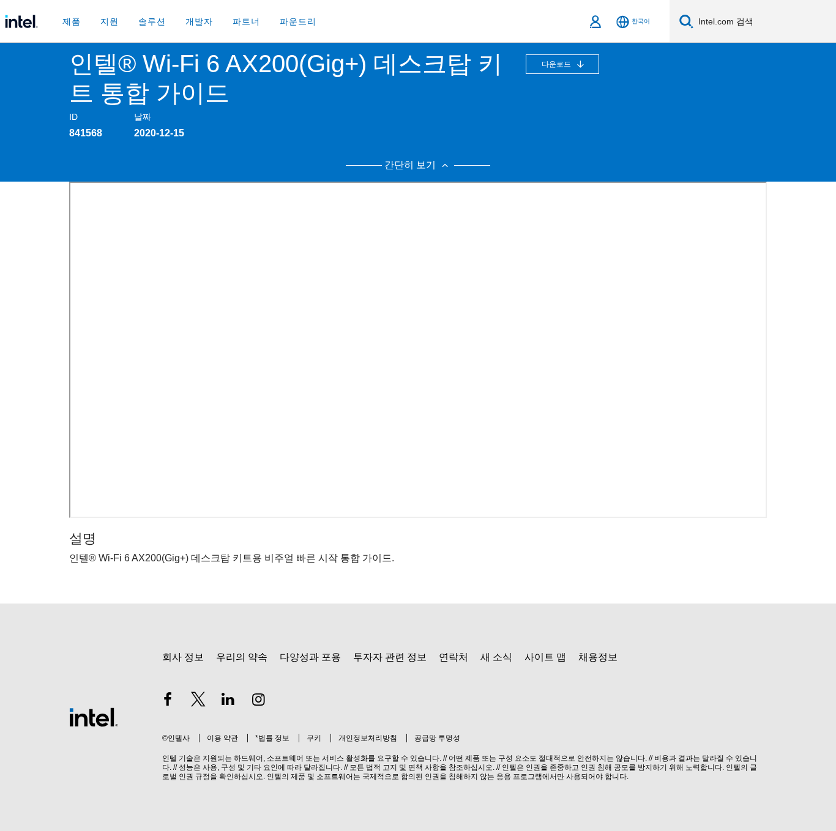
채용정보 (598, 657)
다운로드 (557, 64)
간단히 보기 (411, 165)
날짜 (142, 117)
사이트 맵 (545, 657)
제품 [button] (71, 21)
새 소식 (496, 657)
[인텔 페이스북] (167, 701)
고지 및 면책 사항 (411, 767)
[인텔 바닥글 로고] (93, 716)
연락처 (453, 657)
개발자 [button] (199, 21)
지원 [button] (109, 21)
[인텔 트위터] (198, 701)
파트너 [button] (246, 21)
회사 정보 (183, 657)
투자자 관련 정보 (390, 657)
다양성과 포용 (310, 657)
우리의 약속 (241, 657)
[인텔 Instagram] (258, 701)
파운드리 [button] (298, 21)
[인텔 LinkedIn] (228, 701)
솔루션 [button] (152, 21)
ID (73, 117)
